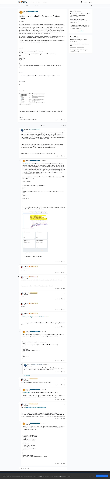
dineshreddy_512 (80, 47)
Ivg (76, 41)
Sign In (90, 2)
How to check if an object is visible (78, 39)
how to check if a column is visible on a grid (79, 44)
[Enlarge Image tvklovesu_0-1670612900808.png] (32, 98)
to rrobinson (43, 160)
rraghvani (26, 266)
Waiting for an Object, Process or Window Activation (35, 317)
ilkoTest (77, 16)
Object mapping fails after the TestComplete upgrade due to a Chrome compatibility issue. (80, 20)
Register (85, 2)
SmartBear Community (22, 5)
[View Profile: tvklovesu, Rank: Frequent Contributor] (21, 12)
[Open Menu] (91, 6)
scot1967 (77, 51)
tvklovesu (25, 11)
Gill (76, 22)
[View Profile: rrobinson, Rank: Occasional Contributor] (22, 130)
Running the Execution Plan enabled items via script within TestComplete (80, 14)
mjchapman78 (79, 28)
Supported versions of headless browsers (35, 407)
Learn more (69, 476)
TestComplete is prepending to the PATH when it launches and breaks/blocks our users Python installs (80, 26)
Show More (28, 375)
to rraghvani (43, 331)
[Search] (81, 2)
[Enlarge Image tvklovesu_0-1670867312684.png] (35, 219)
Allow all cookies (102, 475)
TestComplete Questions (38, 5)
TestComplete (29, 5)
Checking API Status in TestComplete (79, 50)
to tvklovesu (46, 364)
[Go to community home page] (22, 2)
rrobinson (26, 129)
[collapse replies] (18, 129)
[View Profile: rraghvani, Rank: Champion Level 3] (22, 267)
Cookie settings (90, 475)
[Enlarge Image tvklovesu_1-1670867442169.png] (35, 242)
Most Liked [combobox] (64, 125)
